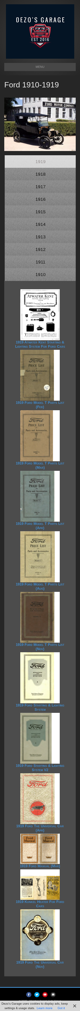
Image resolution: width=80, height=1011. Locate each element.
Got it (61, 1008)
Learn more (44, 1008)
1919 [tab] (40, 161)
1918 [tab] (40, 174)
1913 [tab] (40, 236)
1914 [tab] (40, 224)
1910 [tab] (40, 274)
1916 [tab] (40, 199)
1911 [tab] (40, 261)
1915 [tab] (40, 211)
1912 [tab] (40, 249)
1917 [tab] (40, 186)
